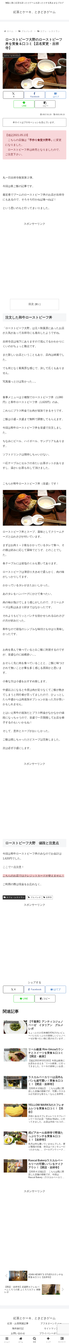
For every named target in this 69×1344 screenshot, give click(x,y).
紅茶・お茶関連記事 (17, 1323)
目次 (31, 304)
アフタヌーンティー (51, 1323)
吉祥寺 (49, 897)
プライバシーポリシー (51, 1333)
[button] (45, 104)
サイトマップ (51, 1328)
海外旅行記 (18, 1328)
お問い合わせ (18, 1333)
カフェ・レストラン (15, 897)
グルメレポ (35, 897)
